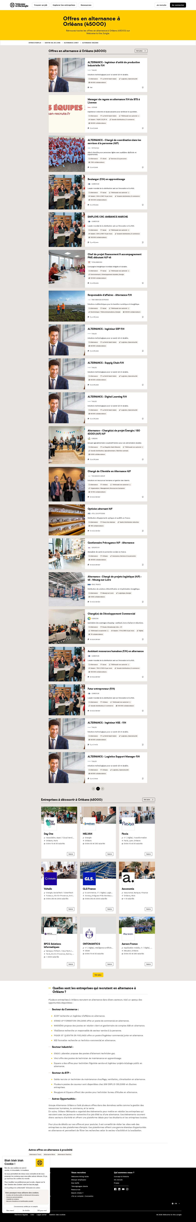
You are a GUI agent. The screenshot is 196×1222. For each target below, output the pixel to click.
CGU (32, 1215)
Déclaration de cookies (33, 1188)
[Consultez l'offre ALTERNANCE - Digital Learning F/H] (67, 407)
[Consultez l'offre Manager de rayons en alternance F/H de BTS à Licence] (67, 114)
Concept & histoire (121, 1176)
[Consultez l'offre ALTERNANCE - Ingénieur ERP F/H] (67, 339)
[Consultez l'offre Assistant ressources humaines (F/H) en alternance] (67, 664)
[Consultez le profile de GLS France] (98, 878)
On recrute (118, 1180)
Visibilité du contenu (12, 1199)
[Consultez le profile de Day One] (59, 823)
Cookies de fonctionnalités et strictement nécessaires (22, 1195)
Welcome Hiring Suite (80, 1176)
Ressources (86, 5)
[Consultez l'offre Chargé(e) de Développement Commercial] (67, 626)
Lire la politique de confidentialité (15, 1188)
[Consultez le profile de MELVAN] (98, 823)
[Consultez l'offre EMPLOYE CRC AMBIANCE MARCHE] (67, 229)
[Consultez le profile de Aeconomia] (137, 878)
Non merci (10, 1210)
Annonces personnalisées (14, 1197)
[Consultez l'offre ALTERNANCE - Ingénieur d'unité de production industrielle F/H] (67, 75)
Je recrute (161, 5)
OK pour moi (42, 1210)
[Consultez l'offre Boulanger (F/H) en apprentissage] (67, 192)
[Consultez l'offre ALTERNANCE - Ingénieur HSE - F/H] (67, 733)
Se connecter (178, 5)
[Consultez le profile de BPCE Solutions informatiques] (59, 933)
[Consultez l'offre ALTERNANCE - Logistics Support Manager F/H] (67, 767)
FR (176, 1203)
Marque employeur (78, 1180)
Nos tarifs (75, 1183)
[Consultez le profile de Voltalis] (59, 878)
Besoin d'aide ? (77, 1193)
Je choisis (26, 1210)
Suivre (71, 854)
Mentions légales (21, 1215)
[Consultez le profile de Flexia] (137, 823)
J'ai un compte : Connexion (82, 1196)
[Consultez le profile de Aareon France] (137, 933)
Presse (116, 1183)
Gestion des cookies (57, 1215)
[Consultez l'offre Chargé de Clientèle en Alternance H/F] (67, 484)
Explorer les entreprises (64, 5)
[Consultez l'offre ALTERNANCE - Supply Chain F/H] (67, 373)
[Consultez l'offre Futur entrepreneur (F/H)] (67, 699)
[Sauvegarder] (143, 87)
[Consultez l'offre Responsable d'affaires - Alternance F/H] (67, 306)
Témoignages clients (79, 1186)
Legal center (42, 1215)
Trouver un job (40, 5)
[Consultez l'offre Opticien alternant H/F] (67, 519)
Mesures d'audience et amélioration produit (19, 1201)
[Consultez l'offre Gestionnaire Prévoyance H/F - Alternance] (67, 553)
